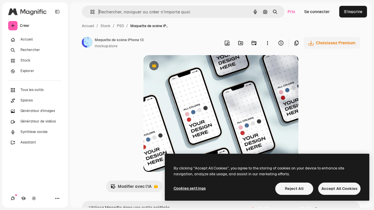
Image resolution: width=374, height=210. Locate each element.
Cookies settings (190, 188)
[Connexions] (13, 198)
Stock (105, 26)
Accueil (88, 26)
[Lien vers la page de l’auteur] (87, 43)
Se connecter (317, 11)
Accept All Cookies (339, 188)
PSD (120, 26)
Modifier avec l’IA (131, 188)
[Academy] (23, 198)
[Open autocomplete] (90, 12)
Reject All (294, 188)
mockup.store (106, 46)
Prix (291, 11)
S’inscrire (353, 11)
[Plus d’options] (267, 43)
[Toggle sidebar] (57, 11)
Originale (182, 66)
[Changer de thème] (34, 198)
